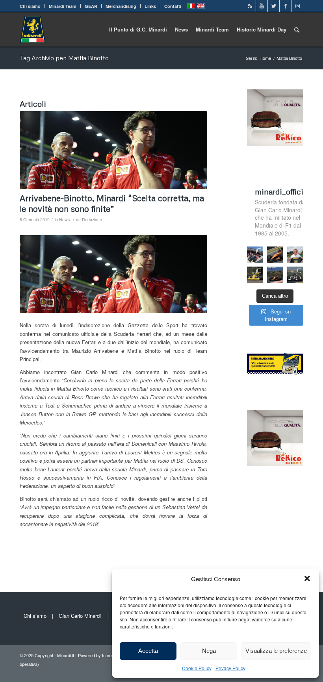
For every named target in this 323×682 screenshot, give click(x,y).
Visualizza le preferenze (276, 650)
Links (150, 6)
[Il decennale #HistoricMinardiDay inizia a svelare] (255, 254)
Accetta (148, 650)
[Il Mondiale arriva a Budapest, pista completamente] (295, 275)
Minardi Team (62, 6)
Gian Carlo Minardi (80, 615)
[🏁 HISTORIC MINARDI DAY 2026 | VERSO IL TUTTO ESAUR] (255, 275)
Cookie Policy (197, 668)
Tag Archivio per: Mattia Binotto (64, 58)
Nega (209, 650)
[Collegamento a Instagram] (297, 6)
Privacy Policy (230, 668)
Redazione (92, 219)
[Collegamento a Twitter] (273, 6)
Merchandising (121, 6)
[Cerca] (296, 29)
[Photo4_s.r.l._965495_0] (113, 150)
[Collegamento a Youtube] (261, 6)
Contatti (172, 6)
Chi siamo (30, 6)
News (64, 219)
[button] (307, 578)
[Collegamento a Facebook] (285, 6)
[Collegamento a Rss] (250, 6)
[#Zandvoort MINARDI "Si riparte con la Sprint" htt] (295, 254)
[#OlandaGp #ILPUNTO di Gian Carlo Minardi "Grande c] (275, 254)
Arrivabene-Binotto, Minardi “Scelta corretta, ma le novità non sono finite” (112, 203)
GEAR (91, 6)
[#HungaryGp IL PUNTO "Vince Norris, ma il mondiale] (275, 275)
